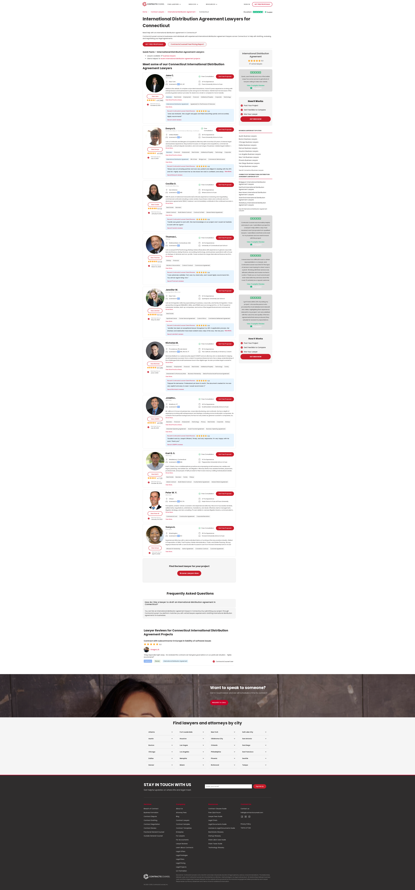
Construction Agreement (187, 516)
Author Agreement (187, 549)
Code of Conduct (187, 265)
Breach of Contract (151, 809)
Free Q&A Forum (214, 812)
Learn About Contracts (184, 847)
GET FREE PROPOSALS (262, 4)
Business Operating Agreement (215, 429)
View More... (169, 107)
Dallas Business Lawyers (247, 145)
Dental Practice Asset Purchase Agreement (216, 373)
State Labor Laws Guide (217, 840)
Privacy (203, 422)
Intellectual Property (207, 97)
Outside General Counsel (153, 836)
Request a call (219, 702)
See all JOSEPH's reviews (175, 444)
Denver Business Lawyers (248, 148)
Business (169, 97)
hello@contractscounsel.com (252, 812)
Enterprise (180, 832)
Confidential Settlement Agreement (219, 318)
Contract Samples (183, 824)
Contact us (245, 809)
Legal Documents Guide (217, 824)
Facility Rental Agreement (201, 482)
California (148, 661)
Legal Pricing (180, 863)
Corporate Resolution (203, 516)
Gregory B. (154, 650)
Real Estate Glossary (215, 832)
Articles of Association (173, 265)
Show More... (170, 148)
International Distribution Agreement (182, 12)
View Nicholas (155, 364)
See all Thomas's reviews (175, 281)
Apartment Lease (171, 318)
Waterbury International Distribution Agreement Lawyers (252, 204)
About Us (179, 809)
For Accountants (182, 840)
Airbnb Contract (171, 212)
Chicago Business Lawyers (248, 142)
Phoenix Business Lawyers (248, 160)
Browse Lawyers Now (189, 573)
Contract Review (150, 828)
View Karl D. (155, 474)
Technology (227, 97)
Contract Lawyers (157, 12)
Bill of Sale (194, 159)
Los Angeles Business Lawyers (250, 154)
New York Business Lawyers (249, 157)
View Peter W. (155, 513)
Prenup (192, 477)
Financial (196, 97)
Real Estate (177, 97)
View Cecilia (155, 205)
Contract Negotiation (152, 824)
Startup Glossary (214, 836)
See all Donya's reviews (174, 175)
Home (145, 12)
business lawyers (169, 56)
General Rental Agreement (214, 212)
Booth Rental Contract (185, 212)
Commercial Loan (171, 516)
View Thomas (155, 258)
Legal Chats (212, 820)
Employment (187, 97)
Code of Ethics (201, 318)
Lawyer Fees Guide (215, 816)
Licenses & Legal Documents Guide (221, 828)
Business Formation (151, 812)
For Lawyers (180, 836)
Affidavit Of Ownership (173, 549)
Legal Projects (181, 867)
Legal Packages (182, 855)
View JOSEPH (155, 419)
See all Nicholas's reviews (175, 389)
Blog (177, 816)
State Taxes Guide (215, 844)
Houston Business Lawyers (248, 151)
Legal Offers (180, 851)
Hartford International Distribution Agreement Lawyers (251, 188)
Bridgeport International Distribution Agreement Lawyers (252, 183)
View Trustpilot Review (255, 85)
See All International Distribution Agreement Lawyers (253, 210)
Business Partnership (194, 373)
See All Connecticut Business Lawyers (251, 170)
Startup (168, 260)
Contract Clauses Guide (217, 809)
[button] (160, 732)
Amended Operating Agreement (176, 429)
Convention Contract (202, 549)
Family (227, 366)
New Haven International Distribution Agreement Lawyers (252, 193)
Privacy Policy (246, 824)
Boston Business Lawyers (248, 139)
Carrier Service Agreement (187, 318)
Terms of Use (246, 828)
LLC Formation (181, 871)
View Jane (155, 96)
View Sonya (155, 548)
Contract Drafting (150, 820)
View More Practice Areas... (174, 100)
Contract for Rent (199, 212)
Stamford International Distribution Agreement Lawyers (252, 199)
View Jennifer (155, 311)
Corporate (218, 97)
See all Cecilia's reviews (175, 228)
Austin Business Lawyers (248, 136)
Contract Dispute (150, 816)
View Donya (155, 149)
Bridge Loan (202, 159)
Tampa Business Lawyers (248, 166)
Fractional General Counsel (154, 832)
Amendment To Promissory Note (176, 373)
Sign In (247, 4)
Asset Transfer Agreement (196, 429)
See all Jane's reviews (174, 120)
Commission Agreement (202, 265)
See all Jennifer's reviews (175, 334)
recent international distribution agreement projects (180, 58)
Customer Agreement (216, 549)
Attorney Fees (181, 812)
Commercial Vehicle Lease (216, 159)
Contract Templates (184, 828)
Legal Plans (180, 859)
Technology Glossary (216, 847)
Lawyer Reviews (182, 844)
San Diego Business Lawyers (249, 163)
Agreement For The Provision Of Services (203, 104)
